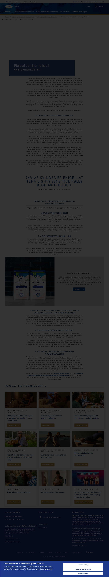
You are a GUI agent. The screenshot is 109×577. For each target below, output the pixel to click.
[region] (54, 569)
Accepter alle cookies (83, 573)
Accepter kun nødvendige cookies (83, 569)
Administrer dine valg (83, 564)
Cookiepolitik (47, 569)
